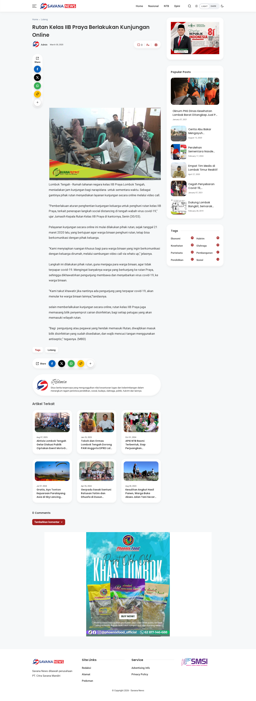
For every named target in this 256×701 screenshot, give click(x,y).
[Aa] (147, 45)
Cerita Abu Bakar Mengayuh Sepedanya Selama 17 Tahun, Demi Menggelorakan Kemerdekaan (201, 131)
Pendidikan (182, 259)
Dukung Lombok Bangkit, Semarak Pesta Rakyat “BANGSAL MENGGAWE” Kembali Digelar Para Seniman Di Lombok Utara (202, 204)
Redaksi (86, 667)
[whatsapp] (37, 85)
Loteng (44, 19)
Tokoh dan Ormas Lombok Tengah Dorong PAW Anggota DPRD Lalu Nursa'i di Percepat (96, 444)
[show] (37, 102)
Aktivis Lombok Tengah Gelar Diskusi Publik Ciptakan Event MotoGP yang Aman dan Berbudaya (52, 444)
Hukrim (207, 238)
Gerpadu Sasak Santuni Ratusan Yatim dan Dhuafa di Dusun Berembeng (96, 493)
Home (139, 6)
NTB (166, 6)
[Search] (189, 6)
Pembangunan (207, 252)
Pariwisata (182, 252)
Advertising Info (140, 667)
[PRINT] (155, 44)
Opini (177, 6)
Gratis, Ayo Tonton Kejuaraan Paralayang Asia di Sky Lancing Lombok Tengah (51, 493)
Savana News (137, 690)
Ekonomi (182, 238)
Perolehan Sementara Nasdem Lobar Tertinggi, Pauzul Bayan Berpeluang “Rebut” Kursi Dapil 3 (202, 150)
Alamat (86, 674)
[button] (137, 59)
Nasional (153, 6)
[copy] (37, 94)
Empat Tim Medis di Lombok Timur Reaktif (203, 168)
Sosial (207, 260)
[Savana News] (58, 5)
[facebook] (37, 69)
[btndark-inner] (209, 6)
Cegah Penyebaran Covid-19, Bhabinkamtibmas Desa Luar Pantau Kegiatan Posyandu (201, 186)
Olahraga (207, 245)
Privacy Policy (139, 674)
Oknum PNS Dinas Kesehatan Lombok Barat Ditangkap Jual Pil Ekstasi (195, 113)
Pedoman (87, 680)
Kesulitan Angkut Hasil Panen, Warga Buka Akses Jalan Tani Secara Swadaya (140, 493)
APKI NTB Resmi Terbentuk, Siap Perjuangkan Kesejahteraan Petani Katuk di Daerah (139, 444)
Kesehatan (182, 245)
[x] (37, 77)
